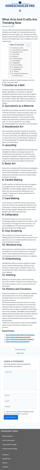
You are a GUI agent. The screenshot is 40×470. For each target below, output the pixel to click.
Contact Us (5, 467)
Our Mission (5, 454)
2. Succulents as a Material (19, 50)
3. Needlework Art (17, 52)
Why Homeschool (7, 436)
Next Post (20, 353)
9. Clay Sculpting (16, 65)
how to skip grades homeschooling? (18, 337)
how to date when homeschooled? (18, 342)
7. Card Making (15, 60)
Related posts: (18, 75)
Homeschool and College (9, 448)
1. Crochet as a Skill (17, 48)
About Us (4, 463)
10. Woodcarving (17, 67)
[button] (20, 10)
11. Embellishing (16, 69)
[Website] (20, 407)
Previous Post (20, 349)
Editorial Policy (6, 458)
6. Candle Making (16, 58)
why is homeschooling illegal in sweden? (20, 339)
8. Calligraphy (15, 63)
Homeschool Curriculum (9, 444)
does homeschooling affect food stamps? (20, 335)
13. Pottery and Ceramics (20, 73)
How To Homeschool (8, 440)
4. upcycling (15, 54)
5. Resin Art (14, 56)
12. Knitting (15, 71)
